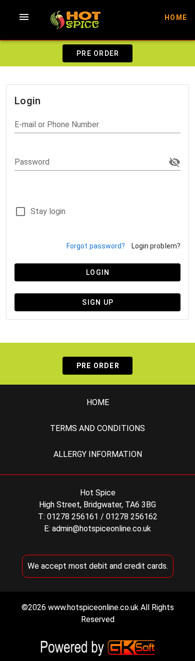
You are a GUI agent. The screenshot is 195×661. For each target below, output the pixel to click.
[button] (24, 17)
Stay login (48, 211)
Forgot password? (96, 246)
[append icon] (174, 162)
